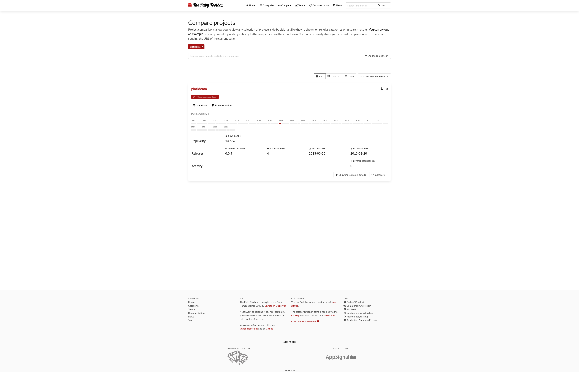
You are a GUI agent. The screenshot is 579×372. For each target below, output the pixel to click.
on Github (329, 315)
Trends (191, 309)
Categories (193, 305)
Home (191, 302)
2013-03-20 (317, 153)
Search (191, 320)
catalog (295, 315)
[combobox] (275, 56)
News (191, 316)
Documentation (196, 312)
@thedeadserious (249, 328)
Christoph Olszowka (275, 305)
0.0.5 (228, 153)
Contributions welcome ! (306, 321)
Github (269, 328)
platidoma (199, 88)
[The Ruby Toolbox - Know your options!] (205, 5)
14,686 (230, 141)
